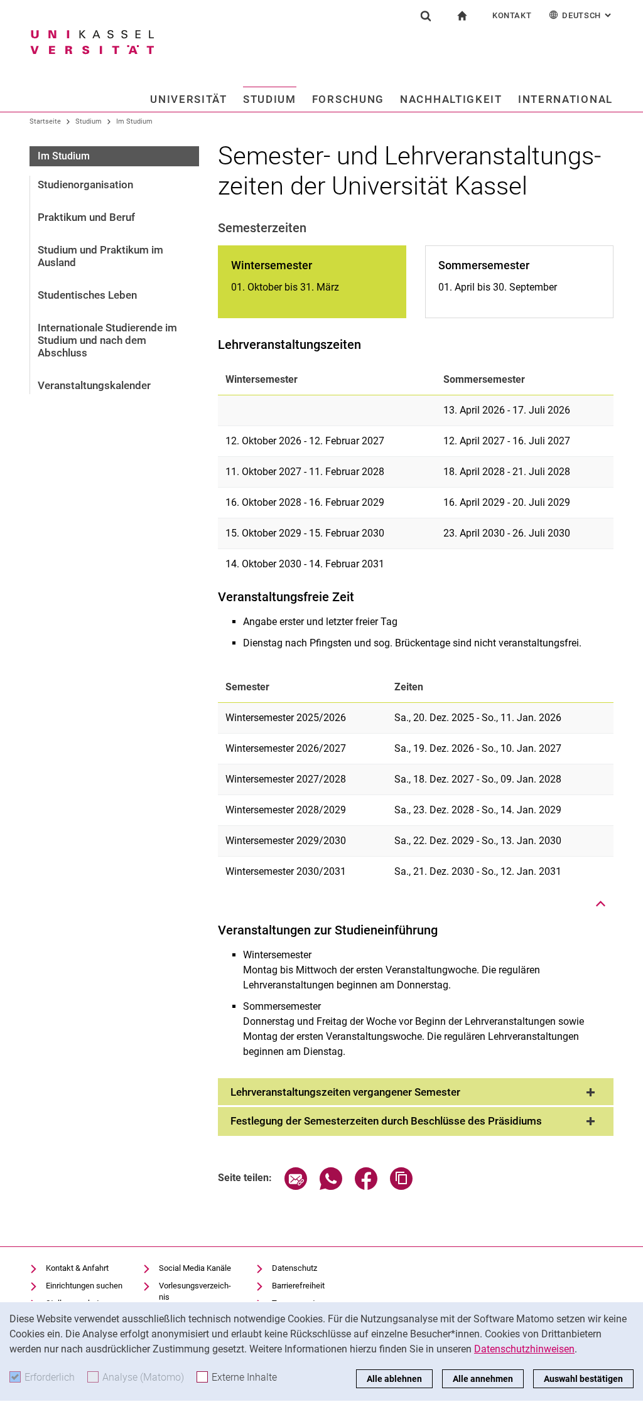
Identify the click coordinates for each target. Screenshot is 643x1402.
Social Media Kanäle (195, 1268)
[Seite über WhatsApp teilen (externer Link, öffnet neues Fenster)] (331, 1186)
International (565, 99)
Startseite (45, 121)
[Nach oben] (601, 903)
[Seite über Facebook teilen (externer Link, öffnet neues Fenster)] (366, 1186)
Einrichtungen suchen (84, 1285)
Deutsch (587, 15)
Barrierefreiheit (298, 1285)
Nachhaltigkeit (451, 99)
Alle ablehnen (394, 1379)
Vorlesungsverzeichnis (195, 1291)
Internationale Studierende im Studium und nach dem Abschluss (107, 340)
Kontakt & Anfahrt (77, 1268)
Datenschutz (294, 1268)
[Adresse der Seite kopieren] (401, 1186)
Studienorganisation (85, 184)
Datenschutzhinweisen (524, 1349)
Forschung (348, 99)
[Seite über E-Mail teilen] (295, 1186)
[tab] (415, 1092)
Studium (269, 99)
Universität (188, 99)
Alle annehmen (483, 1379)
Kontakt (512, 15)
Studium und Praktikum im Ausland (100, 256)
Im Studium (134, 121)
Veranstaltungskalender (94, 385)
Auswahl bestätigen (583, 1379)
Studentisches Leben (87, 295)
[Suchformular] (425, 15)
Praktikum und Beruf (86, 217)
